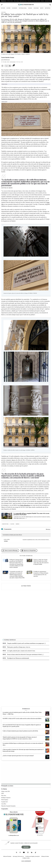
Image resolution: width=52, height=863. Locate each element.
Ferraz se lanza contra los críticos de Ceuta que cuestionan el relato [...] (25, 654)
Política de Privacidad (7, 856)
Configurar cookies (26, 858)
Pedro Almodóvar (25, 505)
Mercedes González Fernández (8, 806)
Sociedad (36, 8)
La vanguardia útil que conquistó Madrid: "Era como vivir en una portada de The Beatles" (31, 514)
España (8, 8)
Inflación (42, 1)
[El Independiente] (26, 4)
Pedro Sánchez (4, 799)
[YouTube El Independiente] (24, 852)
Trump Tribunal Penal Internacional (33, 1)
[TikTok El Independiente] (35, 852)
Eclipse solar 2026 (5, 791)
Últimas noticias (10, 1)
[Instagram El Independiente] (27, 852)
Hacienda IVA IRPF (48, 1)
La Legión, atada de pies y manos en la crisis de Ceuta (21, 650)
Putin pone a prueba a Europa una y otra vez (18, 647)
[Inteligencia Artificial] (13, 832)
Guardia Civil (4, 801)
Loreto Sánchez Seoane (7, 57)
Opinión (3, 8)
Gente (41, 8)
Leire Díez (3, 803)
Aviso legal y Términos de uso (18, 856)
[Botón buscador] (50, 4)
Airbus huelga (16, 1)
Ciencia (30, 8)
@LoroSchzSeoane (5, 59)
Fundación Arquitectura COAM (10, 99)
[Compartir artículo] (2, 66)
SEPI (2, 793)
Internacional (23, 8)
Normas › (48, 529)
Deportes (47, 8)
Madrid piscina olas (23, 1)
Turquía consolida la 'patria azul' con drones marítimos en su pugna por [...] (26, 643)
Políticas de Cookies (45, 856)
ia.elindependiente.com (14, 835)
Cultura (3, 12)
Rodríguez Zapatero (5, 797)
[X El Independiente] (16, 852)
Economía (14, 8)
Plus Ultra (3, 795)
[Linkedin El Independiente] (31, 852)
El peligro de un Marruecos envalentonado (18, 658)
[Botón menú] (2, 4)
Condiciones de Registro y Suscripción (32, 856)
